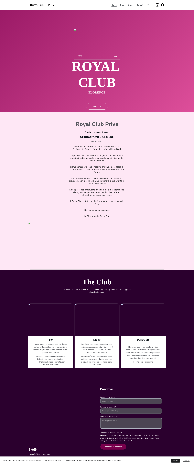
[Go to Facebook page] (162, 5)
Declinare (186, 461)
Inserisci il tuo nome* (108, 397)
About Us (97, 106)
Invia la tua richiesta (113, 446)
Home (114, 5)
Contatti (140, 5)
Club (122, 5)
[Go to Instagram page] (158, 5)
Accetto (175, 461)
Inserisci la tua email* (108, 407)
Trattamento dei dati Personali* (111, 432)
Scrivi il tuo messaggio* (109, 416)
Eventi (130, 5)
